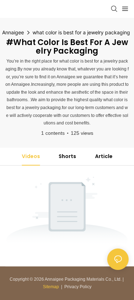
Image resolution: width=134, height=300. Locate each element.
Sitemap (51, 286)
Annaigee (13, 32)
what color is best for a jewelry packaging (81, 32)
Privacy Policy (77, 286)
